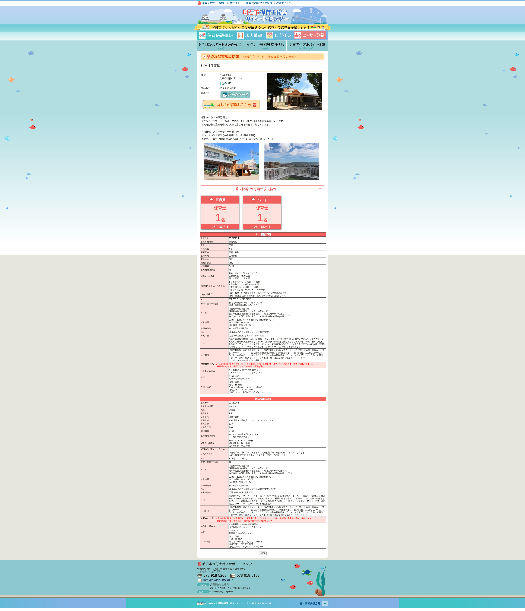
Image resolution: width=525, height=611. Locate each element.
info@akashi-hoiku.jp (218, 580)
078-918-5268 (214, 575)
